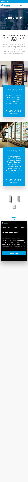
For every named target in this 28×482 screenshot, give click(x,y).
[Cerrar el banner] (25, 222)
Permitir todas (14, 253)
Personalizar (13, 258)
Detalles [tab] (15, 227)
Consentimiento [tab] (6, 227)
